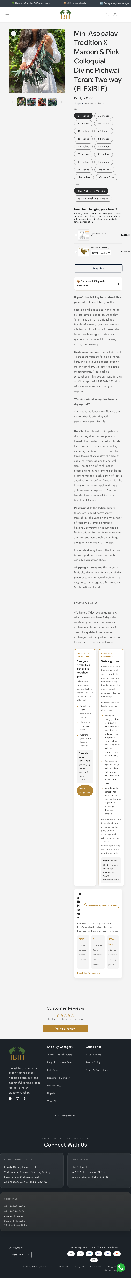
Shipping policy (115, 1266)
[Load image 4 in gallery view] (52, 102)
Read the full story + (88, 973)
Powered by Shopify (45, 1266)
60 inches (83, 146)
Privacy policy (80, 1266)
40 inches (103, 123)
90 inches (104, 162)
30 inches (104, 115)
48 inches (83, 138)
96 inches (83, 169)
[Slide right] (62, 102)
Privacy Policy (93, 1054)
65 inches (104, 146)
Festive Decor (54, 1085)
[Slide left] (12, 102)
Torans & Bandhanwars (59, 1054)
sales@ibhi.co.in (13, 1216)
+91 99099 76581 (15, 1211)
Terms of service (97, 1266)
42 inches (83, 131)
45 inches (104, 131)
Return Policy (93, 1062)
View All (51, 1101)
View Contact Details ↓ (65, 1115)
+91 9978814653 (14, 1206)
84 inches (83, 162)
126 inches (84, 177)
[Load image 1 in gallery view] (21, 102)
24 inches (83, 115)
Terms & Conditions (97, 1070)
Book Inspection (85, 790)
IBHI (33, 1266)
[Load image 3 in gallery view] (42, 102)
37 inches (83, 123)
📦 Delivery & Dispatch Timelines (91, 283)
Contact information (113, 1270)
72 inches (103, 154)
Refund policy (64, 1266)
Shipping (78, 103)
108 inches (104, 169)
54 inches (104, 138)
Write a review (65, 1029)
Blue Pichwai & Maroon (91, 191)
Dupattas (52, 1093)
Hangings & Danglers (59, 1077)
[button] (7, 14)
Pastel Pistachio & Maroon (93, 198)
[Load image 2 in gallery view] (31, 102)
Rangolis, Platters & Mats (61, 1062)
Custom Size (106, 177)
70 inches (83, 154)
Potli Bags (52, 1070)
